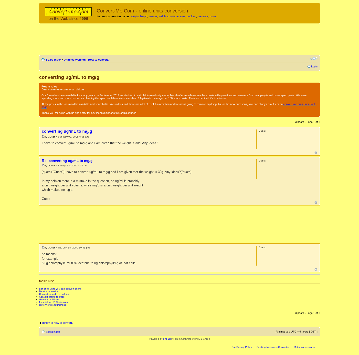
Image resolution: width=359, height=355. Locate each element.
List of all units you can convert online (60, 288)
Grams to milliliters (49, 299)
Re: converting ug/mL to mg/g (67, 161)
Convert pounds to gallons (54, 294)
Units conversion (75, 59)
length (143, 16)
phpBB (167, 338)
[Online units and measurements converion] (68, 13)
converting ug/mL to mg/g (69, 77)
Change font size (313, 58)
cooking (191, 16)
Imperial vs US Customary (53, 302)
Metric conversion (49, 291)
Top (316, 152)
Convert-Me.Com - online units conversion (142, 10)
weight (135, 16)
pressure (203, 16)
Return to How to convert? (57, 322)
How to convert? (99, 59)
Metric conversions (304, 347)
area (182, 16)
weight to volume (169, 16)
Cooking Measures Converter (272, 347)
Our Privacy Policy (242, 347)
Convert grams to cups (51, 296)
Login (314, 66)
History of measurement (52, 304)
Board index (53, 59)
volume (153, 16)
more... (214, 16)
